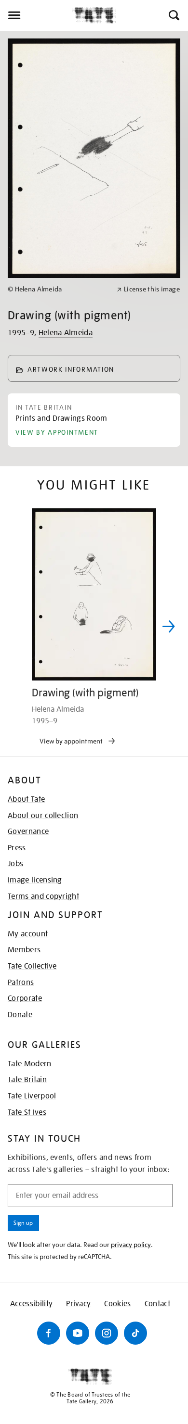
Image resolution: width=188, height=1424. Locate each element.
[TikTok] (135, 1333)
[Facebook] (48, 1333)
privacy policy (131, 1244)
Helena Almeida (66, 333)
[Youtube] (77, 1333)
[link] (58, 289)
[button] (173, 15)
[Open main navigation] (36, 15)
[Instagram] (106, 1333)
